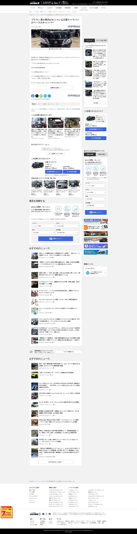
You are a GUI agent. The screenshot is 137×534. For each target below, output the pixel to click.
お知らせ (72, 521)
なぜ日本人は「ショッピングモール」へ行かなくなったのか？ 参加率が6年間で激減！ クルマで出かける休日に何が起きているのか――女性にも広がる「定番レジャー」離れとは (59, 330)
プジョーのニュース (93, 502)
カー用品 (31, 494)
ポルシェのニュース (93, 498)
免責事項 (104, 521)
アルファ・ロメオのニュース (95, 504)
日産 (40, 72)
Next (80, 122)
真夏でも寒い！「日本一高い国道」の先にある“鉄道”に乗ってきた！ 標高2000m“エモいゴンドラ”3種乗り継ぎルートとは (72, 132)
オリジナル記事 (94, 7)
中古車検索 (59, 7)
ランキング (89, 40)
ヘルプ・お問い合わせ (61, 524)
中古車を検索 (72, 171)
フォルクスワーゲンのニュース (96, 496)
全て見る (96, 103)
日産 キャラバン (51, 162)
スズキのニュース (72, 504)
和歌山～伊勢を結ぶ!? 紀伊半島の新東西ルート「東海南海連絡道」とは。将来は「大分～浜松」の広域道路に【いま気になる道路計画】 (59, 431)
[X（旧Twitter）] (46, 514)
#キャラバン (51, 104)
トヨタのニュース (72, 490)
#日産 (44, 104)
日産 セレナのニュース (54, 498)
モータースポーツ (33, 496)
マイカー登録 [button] (101, 121)
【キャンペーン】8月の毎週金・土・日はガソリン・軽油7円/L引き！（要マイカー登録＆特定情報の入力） (55, 109)
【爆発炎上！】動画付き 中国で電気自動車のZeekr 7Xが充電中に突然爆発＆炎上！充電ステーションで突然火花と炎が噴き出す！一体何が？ (59, 339)
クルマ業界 (32, 492)
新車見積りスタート (55, 171)
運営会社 (67, 521)
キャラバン (46, 72)
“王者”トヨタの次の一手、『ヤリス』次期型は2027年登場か (56, 372)
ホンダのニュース (72, 496)
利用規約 (99, 521)
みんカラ (51, 522)
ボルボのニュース (92, 506)
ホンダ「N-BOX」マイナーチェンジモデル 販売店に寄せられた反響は (59, 402)
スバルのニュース (72, 502)
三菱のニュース (72, 498)
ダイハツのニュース (73, 506)
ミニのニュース (92, 500)
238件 (51, 164)
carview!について (60, 521)
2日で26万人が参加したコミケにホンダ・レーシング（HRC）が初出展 (59, 393)
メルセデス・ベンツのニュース (96, 490)
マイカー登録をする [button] (69, 351)
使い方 (47, 144)
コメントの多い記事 (101, 40)
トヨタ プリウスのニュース (56, 490)
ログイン (94, 2)
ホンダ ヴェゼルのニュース (56, 502)
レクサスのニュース (73, 492)
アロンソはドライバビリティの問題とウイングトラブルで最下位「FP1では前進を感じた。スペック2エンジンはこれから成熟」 (59, 320)
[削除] (12, 506)
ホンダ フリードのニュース (56, 504)
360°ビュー (41, 7)
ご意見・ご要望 (100, 522)
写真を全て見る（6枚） (56, 49)
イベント (31, 500)
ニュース (83, 7)
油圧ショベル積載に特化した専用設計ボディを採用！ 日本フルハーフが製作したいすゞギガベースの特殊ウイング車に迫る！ (39, 133)
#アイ (40, 104)
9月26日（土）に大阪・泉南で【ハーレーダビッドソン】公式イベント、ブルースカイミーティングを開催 (58, 440)
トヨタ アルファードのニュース (57, 492)
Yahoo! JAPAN (104, 2)
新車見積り (68, 7)
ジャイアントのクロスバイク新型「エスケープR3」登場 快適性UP (58, 299)
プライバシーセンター (91, 521)
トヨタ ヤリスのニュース (55, 494)
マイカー (103, 7)
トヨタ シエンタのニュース (56, 496)
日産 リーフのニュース (54, 500)
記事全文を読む (54, 87)
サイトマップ (76, 522)
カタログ (49, 7)
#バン (57, 104)
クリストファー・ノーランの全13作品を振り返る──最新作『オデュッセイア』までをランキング (59, 291)
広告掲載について (84, 522)
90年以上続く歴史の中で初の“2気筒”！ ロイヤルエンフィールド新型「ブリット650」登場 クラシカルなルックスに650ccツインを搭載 (58, 421)
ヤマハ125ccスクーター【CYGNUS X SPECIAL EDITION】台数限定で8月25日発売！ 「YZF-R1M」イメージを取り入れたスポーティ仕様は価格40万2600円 (59, 385)
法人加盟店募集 (93, 522)
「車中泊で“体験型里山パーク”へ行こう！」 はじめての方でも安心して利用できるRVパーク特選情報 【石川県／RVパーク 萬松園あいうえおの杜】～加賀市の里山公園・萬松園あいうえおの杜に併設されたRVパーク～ (59, 451)
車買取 (76, 7)
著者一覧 (70, 522)
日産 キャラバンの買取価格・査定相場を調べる (57, 175)
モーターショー (33, 498)
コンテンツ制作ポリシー (62, 522)
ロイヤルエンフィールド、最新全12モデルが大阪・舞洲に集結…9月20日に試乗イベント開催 (59, 282)
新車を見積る (102, 154)
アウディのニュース (93, 494)
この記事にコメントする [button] (56, 153)
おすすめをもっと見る (55, 462)
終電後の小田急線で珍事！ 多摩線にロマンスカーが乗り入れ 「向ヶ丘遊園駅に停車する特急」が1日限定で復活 (59, 412)
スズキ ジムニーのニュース (56, 506)
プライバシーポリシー (80, 521)
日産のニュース (72, 494)
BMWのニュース (92, 492)
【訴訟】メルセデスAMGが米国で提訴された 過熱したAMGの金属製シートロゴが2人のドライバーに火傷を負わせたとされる (55, 133)
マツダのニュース (72, 500)
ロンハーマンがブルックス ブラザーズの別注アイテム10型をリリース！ (58, 309)
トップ (33, 7)
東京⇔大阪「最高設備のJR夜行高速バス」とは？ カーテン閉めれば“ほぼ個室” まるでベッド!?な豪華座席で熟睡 (59, 364)
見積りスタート (57, 238)
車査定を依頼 (90, 154)
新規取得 (99, 2)
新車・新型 (32, 490)
